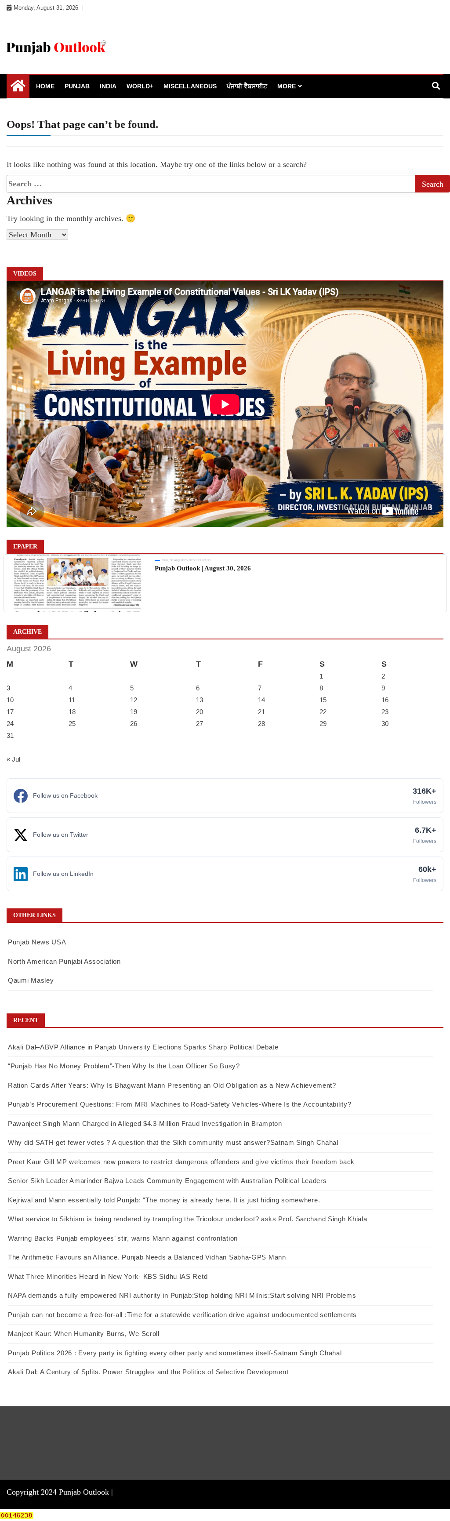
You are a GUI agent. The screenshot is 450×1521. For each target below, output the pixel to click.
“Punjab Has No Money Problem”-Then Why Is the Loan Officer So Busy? (124, 1066)
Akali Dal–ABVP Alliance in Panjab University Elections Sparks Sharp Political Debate (143, 1047)
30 (384, 723)
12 (133, 700)
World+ (140, 86)
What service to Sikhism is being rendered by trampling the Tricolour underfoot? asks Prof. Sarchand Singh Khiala (187, 1219)
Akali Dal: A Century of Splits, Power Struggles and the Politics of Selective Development (148, 1372)
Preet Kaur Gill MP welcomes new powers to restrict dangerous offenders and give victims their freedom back (181, 1161)
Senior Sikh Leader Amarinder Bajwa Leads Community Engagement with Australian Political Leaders (167, 1180)
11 (72, 700)
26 (133, 723)
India (108, 86)
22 (323, 711)
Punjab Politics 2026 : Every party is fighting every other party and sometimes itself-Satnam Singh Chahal (175, 1353)
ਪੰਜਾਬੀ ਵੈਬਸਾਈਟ (247, 86)
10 (10, 700)
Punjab (77, 86)
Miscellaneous (190, 86)
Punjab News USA (37, 942)
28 (261, 723)
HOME (45, 86)
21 (261, 711)
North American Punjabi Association (64, 961)
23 (384, 711)
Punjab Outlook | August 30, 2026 (203, 568)
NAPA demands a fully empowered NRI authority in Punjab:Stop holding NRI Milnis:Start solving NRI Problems (182, 1295)
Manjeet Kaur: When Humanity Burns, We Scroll (84, 1333)
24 (10, 723)
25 (72, 723)
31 (10, 735)
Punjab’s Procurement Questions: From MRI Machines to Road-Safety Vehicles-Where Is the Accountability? (179, 1104)
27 (199, 723)
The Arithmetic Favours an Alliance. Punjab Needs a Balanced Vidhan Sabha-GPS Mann (147, 1257)
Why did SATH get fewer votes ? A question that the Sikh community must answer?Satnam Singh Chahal (173, 1142)
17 (10, 711)
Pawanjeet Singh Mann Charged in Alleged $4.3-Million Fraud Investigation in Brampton (145, 1123)
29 (323, 723)
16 (384, 700)
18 (72, 711)
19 (133, 711)
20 (199, 711)
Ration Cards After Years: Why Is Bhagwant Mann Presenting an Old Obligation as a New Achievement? (172, 1085)
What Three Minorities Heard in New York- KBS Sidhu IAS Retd (107, 1276)
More (286, 86)
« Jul (13, 759)
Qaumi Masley (31, 980)
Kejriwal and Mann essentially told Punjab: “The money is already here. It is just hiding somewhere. (164, 1200)
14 (261, 700)
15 (323, 700)
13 (199, 700)
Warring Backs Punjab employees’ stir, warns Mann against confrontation (123, 1238)
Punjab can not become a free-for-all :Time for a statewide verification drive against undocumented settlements (182, 1314)
